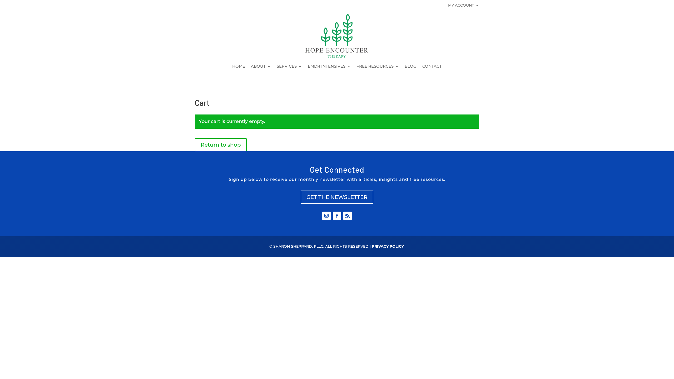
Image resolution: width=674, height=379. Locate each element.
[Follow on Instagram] (326, 216)
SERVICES (287, 66)
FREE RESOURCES (375, 66)
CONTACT (432, 66)
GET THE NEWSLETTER (337, 197)
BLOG (411, 66)
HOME (238, 66)
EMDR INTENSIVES (326, 66)
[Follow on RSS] (347, 216)
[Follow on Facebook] (337, 216)
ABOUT (258, 66)
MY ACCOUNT (461, 5)
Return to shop (221, 145)
